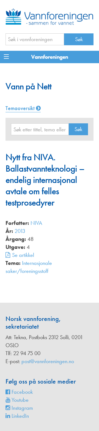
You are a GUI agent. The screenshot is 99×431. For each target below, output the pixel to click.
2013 (20, 231)
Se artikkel (23, 255)
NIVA (36, 223)
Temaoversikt (21, 108)
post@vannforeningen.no (47, 361)
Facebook (21, 391)
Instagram (21, 407)
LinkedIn (19, 415)
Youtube (19, 399)
